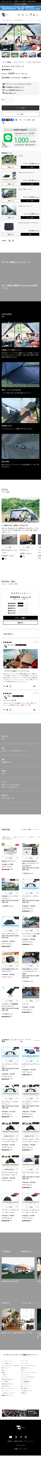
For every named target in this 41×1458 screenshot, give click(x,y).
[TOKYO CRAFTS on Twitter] (16, 1437)
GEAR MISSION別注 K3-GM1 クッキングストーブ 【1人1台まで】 (30, 863)
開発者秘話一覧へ (26, 1251)
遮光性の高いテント (25, 1368)
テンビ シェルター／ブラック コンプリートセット (30, 1140)
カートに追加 (30, 167)
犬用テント (4, 1370)
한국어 (20, 1448)
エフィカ (25, 1004)
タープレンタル (24, 1361)
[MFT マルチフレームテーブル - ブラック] (3, 559)
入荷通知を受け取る (8, 1136)
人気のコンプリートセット (19, 837)
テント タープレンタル (7, 1361)
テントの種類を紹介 (25, 1381)
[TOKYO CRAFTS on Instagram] (26, 1437)
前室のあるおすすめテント (8, 1384)
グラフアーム (24, 550)
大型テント (23, 1370)
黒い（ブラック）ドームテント (8, 1388)
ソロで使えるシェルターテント (9, 1393)
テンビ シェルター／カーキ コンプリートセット (10, 1173)
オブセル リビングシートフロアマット (28, 223)
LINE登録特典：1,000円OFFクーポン (14, 87)
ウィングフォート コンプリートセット (30, 1103)
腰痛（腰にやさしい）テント (8, 1395)
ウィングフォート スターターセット (10, 1103)
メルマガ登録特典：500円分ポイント (14, 90)
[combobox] (18, 15)
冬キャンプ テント (25, 1384)
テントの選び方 (5, 1381)
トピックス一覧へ (26, 1303)
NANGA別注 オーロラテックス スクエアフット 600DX (30, 971)
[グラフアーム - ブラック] (21, 556)
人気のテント (31, 837)
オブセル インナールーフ (25, 206)
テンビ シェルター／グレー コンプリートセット (10, 1140)
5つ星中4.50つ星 (26, 597)
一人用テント (5, 1374)
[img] (7, 642)
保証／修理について (10, 93)
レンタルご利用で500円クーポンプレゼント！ (20, 4)
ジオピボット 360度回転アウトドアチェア (10, 1005)
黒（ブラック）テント (6, 1368)
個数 (3, 99)
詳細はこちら (11, 167)
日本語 (16, 1448)
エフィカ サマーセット (9, 934)
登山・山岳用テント (25, 1388)
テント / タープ (30, 20)
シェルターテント (6, 1390)
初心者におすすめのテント (8, 1379)
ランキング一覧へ (26, 829)
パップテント (5, 1377)
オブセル (20, 156)
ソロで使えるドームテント (27, 1390)
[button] (6, 70)
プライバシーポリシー (29, 1441)
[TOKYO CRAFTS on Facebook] (20, 1437)
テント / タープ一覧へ (25, 1040)
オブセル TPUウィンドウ (25, 189)
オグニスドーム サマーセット (30, 1065)
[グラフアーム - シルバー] (24, 556)
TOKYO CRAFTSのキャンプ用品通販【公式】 (12, 20)
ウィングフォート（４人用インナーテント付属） (30, 935)
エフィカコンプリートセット (30, 1173)
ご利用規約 (9, 1441)
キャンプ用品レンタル (7, 1363)
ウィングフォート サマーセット (30, 897)
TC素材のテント (24, 1393)
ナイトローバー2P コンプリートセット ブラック (30, 1211)
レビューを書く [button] (20, 618)
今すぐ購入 (20, 114)
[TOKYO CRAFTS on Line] (31, 1437)
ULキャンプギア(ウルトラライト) (28, 1365)
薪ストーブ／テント (25, 1386)
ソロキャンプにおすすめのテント (28, 1377)
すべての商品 (7, 62)
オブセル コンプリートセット (26, 172)
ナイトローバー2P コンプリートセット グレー (10, 1211)
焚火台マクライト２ (8, 861)
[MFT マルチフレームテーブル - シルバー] (6, 559)
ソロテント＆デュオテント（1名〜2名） (10, 1365)
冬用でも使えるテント (7, 1386)
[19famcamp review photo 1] (20, 659)
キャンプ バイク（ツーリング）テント (29, 1372)
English (25, 1448)
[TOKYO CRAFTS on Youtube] (10, 1437)
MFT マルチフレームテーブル (9, 551)
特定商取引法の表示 (18, 1441)
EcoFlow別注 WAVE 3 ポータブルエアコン (10, 970)
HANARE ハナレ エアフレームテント (10, 897)
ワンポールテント (25, 1374)
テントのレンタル (25, 1379)
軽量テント (4, 1372)
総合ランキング (7, 837)
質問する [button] (20, 623)
